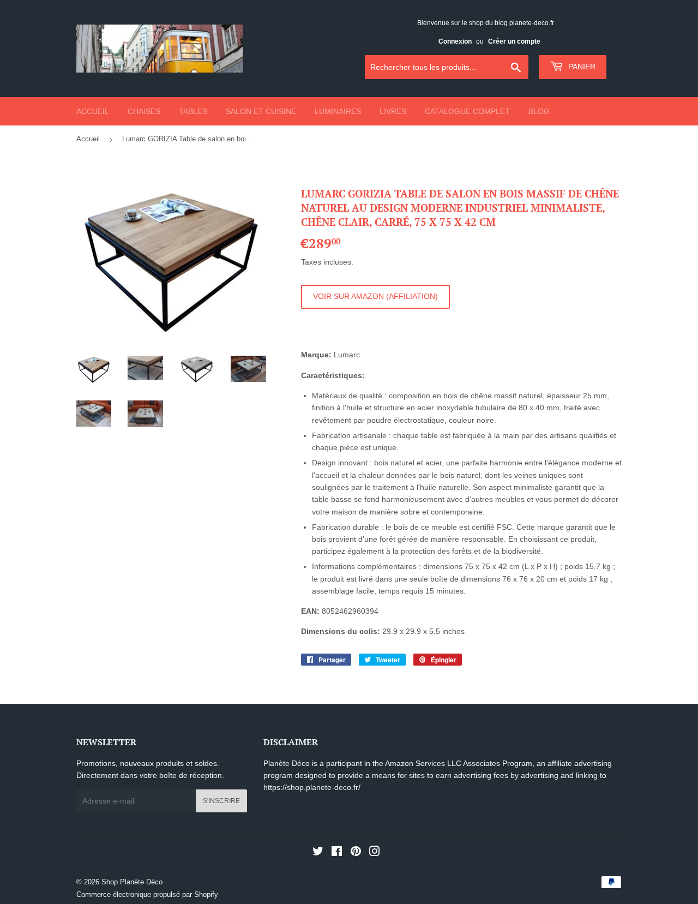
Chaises (144, 111)
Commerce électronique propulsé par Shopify (147, 894)
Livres (393, 111)
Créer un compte (514, 41)
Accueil (92, 111)
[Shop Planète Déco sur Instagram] (374, 852)
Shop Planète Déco (132, 882)
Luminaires (338, 111)
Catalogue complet (467, 111)
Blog (539, 111)
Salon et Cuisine (261, 111)
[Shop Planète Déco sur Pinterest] (356, 852)
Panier (580, 66)
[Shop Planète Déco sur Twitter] (317, 852)
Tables (193, 111)
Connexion (455, 41)
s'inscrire (221, 801)
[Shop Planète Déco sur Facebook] (336, 852)
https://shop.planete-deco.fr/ (311, 787)
